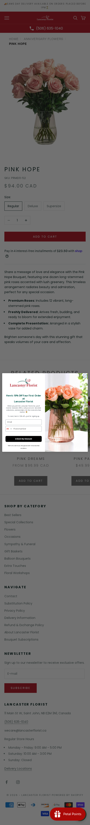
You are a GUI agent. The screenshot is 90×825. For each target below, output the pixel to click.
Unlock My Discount (23, 439)
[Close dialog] (85, 376)
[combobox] (9, 428)
